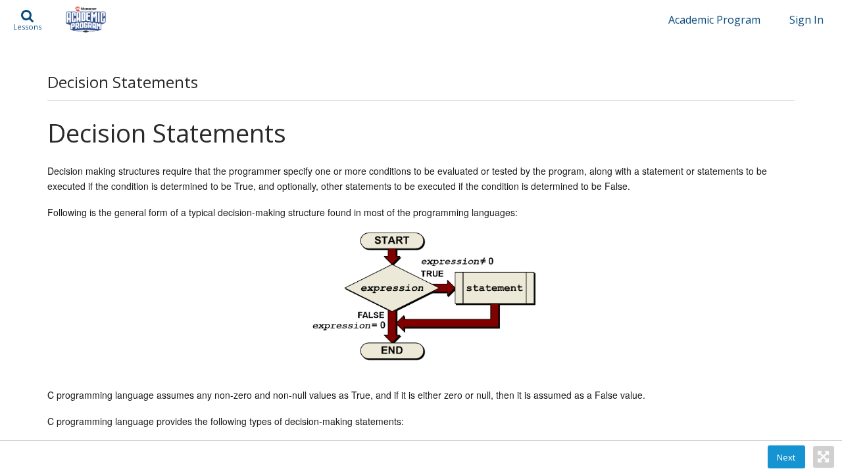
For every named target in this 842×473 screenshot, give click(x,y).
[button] (27, 19)
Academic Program (714, 19)
